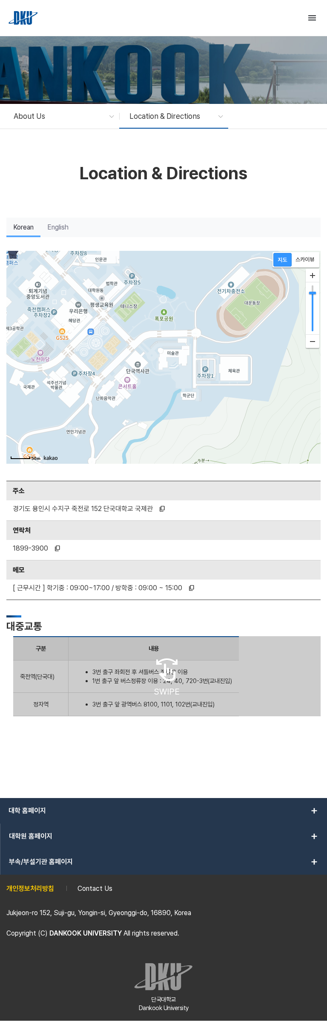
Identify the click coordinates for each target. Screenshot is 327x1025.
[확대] (312, 275)
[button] (59, 116)
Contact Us (94, 888)
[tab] (23, 227)
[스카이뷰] (305, 260)
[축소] (312, 341)
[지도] (282, 260)
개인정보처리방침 (30, 888)
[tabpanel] (163, 497)
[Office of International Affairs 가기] (24, 18)
